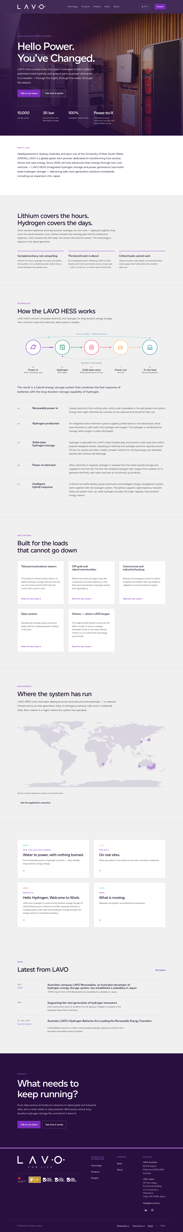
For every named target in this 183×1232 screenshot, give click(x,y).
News (107, 6)
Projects (97, 6)
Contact (160, 6)
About (116, 6)
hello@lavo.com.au (151, 1203)
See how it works (54, 93)
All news (160, 970)
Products (85, 6)
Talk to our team (28, 93)
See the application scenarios (35, 802)
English (150, 1226)
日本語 (162, 1226)
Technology (72, 6)
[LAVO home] (31, 6)
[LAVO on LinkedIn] (146, 1210)
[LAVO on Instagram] (152, 1210)
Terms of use (139, 1226)
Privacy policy (123, 1226)
